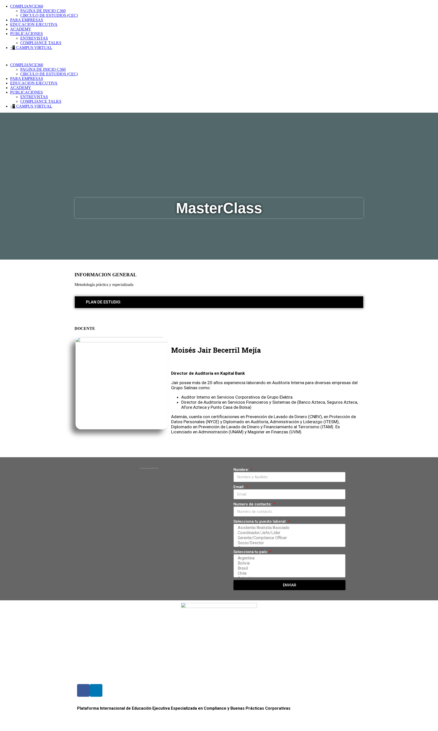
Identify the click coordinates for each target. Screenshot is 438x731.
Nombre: (241, 469)
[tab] (219, 302)
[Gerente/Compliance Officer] (288, 537)
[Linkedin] (96, 690)
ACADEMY (20, 29)
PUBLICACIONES (26, 33)
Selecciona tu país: (251, 552)
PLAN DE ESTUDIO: (103, 302)
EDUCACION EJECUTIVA (34, 24)
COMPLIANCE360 (26, 6)
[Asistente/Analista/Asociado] (288, 527)
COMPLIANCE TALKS (40, 43)
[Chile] (288, 573)
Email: (239, 487)
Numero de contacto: (253, 504)
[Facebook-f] (83, 690)
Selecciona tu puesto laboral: (260, 521)
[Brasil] (288, 568)
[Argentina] (288, 558)
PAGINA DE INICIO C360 (43, 11)
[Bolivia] (288, 563)
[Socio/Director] (288, 543)
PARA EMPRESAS (26, 20)
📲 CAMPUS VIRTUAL (31, 47)
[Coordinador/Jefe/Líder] (288, 532)
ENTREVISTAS (34, 38)
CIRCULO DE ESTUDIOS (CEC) (49, 15)
